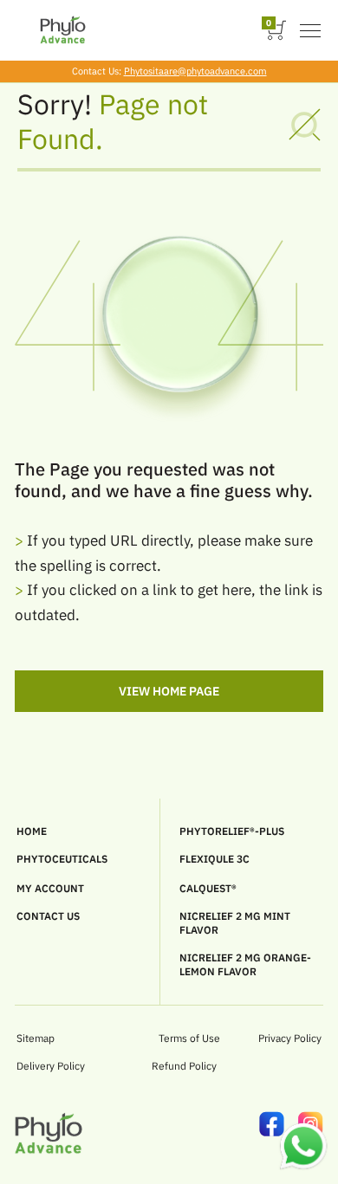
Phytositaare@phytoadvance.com (195, 71)
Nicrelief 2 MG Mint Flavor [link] (234, 922)
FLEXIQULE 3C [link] (214, 858)
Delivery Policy (50, 1065)
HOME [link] (31, 831)
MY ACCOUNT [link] (50, 888)
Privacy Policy (290, 1038)
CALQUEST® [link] (208, 888)
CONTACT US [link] (48, 915)
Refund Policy (184, 1065)
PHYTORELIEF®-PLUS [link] (231, 831)
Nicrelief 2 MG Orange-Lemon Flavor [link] (245, 964)
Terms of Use (189, 1038)
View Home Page (169, 691)
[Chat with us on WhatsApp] (303, 1166)
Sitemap (35, 1038)
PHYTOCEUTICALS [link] (61, 858)
